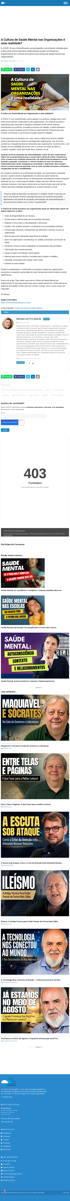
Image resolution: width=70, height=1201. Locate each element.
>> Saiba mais (6, 1097)
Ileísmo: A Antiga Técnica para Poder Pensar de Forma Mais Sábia (29, 921)
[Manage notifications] (4, 1190)
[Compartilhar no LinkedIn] (33, 69)
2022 (47, 390)
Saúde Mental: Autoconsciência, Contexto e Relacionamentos (27, 681)
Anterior (31, 687)
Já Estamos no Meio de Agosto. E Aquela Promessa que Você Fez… (30, 1039)
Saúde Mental (33, 395)
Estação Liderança (23, 322)
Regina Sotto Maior (28, 319)
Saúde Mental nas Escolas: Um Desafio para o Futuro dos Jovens (28, 628)
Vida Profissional (57, 395)
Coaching (5, 395)
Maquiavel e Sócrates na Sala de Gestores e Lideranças (25, 746)
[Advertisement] (35, 21)
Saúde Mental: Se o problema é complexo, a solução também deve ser (31, 590)
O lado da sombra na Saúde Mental (28, 308)
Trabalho (45, 395)
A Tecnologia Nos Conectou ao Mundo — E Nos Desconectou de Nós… (31, 980)
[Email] (38, 69)
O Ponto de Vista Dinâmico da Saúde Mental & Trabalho (22, 390)
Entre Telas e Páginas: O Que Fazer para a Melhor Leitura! (26, 804)
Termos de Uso (7, 1122)
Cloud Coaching (58, 390)
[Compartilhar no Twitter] (28, 69)
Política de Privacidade (10, 1119)
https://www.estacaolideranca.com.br (16, 302)
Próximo (38, 687)
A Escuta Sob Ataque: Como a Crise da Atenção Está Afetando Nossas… (32, 863)
